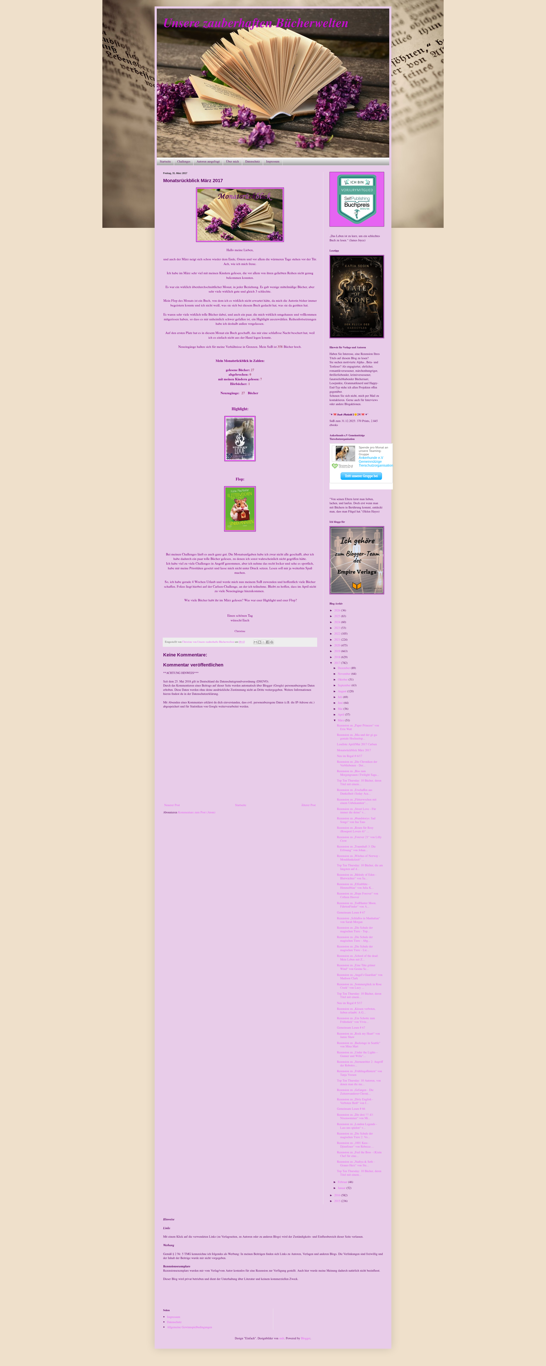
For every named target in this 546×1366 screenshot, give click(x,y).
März (341, 720)
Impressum (272, 161)
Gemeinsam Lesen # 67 (351, 912)
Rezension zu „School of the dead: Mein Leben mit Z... (357, 957)
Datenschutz (252, 161)
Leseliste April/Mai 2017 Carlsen (357, 744)
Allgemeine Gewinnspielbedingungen (189, 1327)
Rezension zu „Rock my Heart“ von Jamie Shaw (358, 1035)
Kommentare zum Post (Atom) (196, 812)
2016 (337, 1195)
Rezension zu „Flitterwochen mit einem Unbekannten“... (356, 801)
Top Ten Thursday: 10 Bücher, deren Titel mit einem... (359, 782)
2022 (337, 633)
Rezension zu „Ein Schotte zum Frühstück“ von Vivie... (356, 1020)
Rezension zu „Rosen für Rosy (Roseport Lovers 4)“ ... (355, 829)
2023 (337, 628)
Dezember (344, 668)
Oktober (343, 679)
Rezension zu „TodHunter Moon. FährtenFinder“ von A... (356, 905)
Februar (343, 1182)
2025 (337, 616)
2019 (337, 651)
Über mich (232, 161)
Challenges (183, 161)
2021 (337, 639)
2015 (337, 1201)
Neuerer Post (172, 805)
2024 (337, 622)
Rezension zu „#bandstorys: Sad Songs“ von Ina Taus (356, 820)
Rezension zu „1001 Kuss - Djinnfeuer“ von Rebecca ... (355, 1144)
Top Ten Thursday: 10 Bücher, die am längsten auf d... (360, 867)
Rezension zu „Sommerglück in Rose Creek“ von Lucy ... (359, 986)
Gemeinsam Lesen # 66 (351, 1109)
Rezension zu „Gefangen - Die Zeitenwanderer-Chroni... (355, 1091)
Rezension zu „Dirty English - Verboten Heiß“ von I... (355, 1101)
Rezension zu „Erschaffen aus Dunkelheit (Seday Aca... (354, 791)
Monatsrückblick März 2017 (354, 750)
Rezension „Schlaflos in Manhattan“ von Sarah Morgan (358, 920)
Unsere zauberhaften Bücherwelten (256, 22)
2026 (337, 610)
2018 (337, 657)
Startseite (165, 161)
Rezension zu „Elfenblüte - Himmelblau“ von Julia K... (355, 886)
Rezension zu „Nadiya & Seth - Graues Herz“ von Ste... (356, 1163)
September (344, 685)
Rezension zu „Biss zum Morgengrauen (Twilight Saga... (358, 773)
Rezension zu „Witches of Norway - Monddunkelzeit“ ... (358, 857)
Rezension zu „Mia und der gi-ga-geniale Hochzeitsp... (357, 736)
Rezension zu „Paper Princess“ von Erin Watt (358, 727)
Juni (341, 703)
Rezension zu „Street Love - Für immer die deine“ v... (356, 810)
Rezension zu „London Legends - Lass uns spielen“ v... (357, 1126)
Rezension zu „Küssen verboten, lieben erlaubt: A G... (356, 1010)
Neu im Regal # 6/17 (349, 756)
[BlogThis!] (259, 642)
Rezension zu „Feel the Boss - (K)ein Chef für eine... (359, 1154)
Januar (342, 1188)
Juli (340, 697)
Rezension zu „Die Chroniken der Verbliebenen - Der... (357, 763)
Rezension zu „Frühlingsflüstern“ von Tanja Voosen (359, 1073)
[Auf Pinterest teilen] (272, 642)
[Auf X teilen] (263, 642)
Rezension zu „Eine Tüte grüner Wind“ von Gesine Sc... (356, 967)
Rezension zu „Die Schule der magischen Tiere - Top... (355, 929)
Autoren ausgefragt (208, 161)
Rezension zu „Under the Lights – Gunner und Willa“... (357, 1054)
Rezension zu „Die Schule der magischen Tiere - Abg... (355, 939)
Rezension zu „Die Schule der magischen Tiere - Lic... (355, 948)
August (342, 691)
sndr (281, 1338)
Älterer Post (308, 805)
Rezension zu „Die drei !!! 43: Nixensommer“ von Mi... (355, 1116)
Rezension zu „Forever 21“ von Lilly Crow (359, 839)
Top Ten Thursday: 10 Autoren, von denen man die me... (359, 1082)
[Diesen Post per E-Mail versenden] (255, 642)
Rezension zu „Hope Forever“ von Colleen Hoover (357, 895)
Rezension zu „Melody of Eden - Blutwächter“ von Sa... (356, 876)
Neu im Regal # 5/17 (349, 1003)
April (341, 714)
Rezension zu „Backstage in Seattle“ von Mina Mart (358, 1044)
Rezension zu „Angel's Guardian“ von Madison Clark (359, 976)
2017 (337, 663)
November (344, 674)
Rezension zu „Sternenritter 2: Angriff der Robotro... (360, 1063)
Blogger (305, 1338)
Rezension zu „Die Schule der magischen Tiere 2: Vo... (355, 1135)
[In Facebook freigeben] (268, 642)
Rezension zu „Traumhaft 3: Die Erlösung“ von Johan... (356, 848)
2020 (337, 645)
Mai (340, 709)
